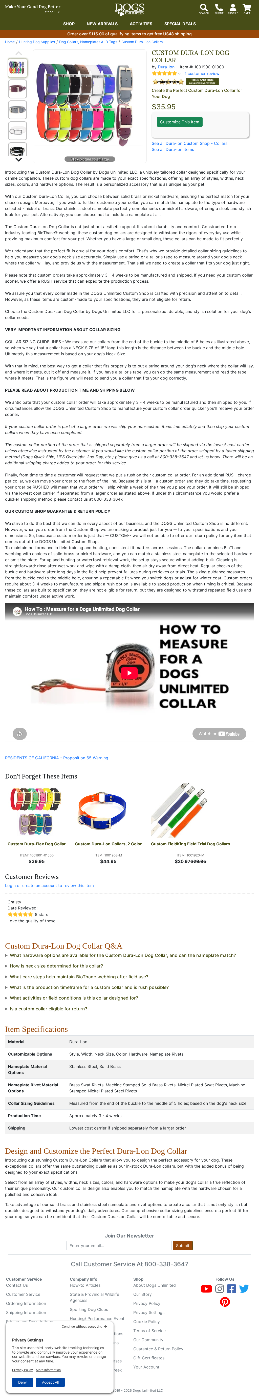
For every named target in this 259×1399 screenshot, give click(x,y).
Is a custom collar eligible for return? (48, 1008)
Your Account (146, 1366)
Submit (182, 1245)
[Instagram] (220, 1291)
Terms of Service (149, 1330)
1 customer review (202, 73)
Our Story (142, 1294)
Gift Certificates (148, 1357)
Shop (69, 23)
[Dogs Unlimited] (129, 10)
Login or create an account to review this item (49, 885)
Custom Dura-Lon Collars (142, 42)
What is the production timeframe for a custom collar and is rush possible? (89, 987)
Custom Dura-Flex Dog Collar (37, 843)
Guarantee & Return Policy (158, 1348)
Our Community (148, 1339)
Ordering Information (26, 1303)
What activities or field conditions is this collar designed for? (74, 998)
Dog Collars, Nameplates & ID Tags (88, 42)
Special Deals (180, 23)
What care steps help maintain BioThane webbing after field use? (79, 976)
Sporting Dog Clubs (89, 1309)
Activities (141, 23)
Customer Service (23, 1294)
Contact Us (17, 1285)
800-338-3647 (166, 1264)
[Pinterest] (225, 1304)
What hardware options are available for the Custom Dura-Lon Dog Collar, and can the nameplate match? (123, 955)
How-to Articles (85, 1285)
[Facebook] (232, 1291)
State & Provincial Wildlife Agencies (94, 1297)
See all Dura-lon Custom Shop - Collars (189, 143)
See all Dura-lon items (173, 149)
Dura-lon (166, 66)
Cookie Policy (146, 1321)
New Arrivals (102, 23)
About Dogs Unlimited (154, 1285)
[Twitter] (244, 1291)
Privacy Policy (146, 1303)
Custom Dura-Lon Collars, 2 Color (108, 843)
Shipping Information (26, 1312)
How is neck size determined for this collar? (56, 965)
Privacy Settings (148, 1312)
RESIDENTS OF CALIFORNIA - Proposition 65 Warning (56, 757)
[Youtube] (206, 1291)
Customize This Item (179, 121)
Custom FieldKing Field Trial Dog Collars (190, 843)
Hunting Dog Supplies (37, 42)
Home (10, 42)
